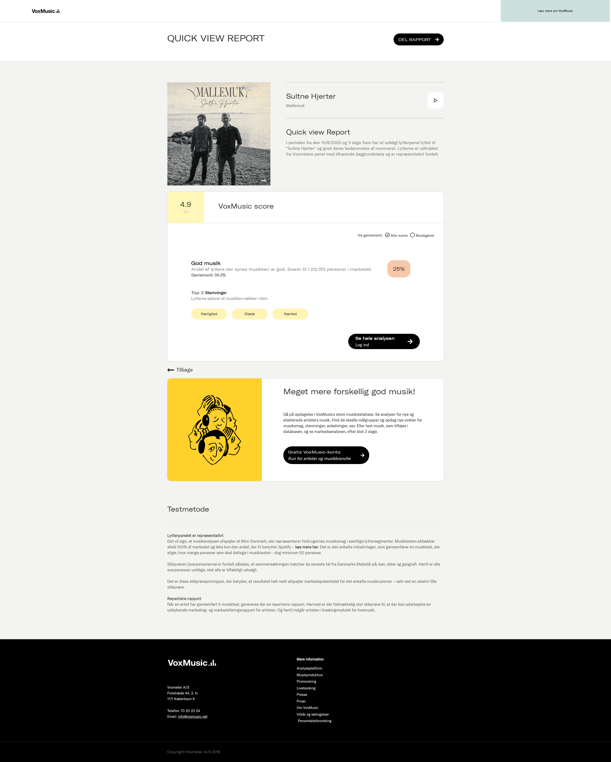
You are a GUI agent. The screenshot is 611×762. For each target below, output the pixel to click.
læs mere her (306, 546)
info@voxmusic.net (192, 716)
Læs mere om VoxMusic (555, 11)
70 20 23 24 (190, 710)
